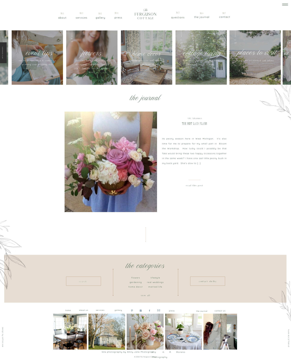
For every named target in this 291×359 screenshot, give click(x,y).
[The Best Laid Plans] (111, 162)
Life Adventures (195, 118)
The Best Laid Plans (194, 123)
